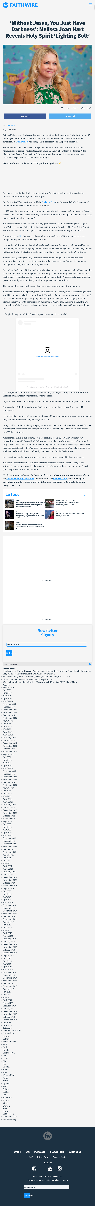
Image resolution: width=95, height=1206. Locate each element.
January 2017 (9, 1009)
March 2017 (8, 1003)
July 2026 (7, 690)
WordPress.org (9, 1119)
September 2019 (10, 919)
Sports (6, 1100)
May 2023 (7, 796)
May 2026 (7, 696)
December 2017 (10, 978)
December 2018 (10, 944)
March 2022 (8, 835)
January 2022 (9, 841)
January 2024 (9, 774)
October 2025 (9, 715)
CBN (20, 236)
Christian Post (48, 202)
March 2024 (8, 768)
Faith (5, 1044)
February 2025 (9, 738)
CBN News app (60, 478)
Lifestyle (7, 1067)
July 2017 (7, 992)
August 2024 (8, 754)
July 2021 (7, 858)
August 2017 (8, 989)
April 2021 (7, 866)
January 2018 (9, 975)
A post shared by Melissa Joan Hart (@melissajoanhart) (47, 387)
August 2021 (8, 855)
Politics (6, 1089)
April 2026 (7, 698)
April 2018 (7, 967)
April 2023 (7, 799)
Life (4, 1061)
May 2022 (7, 830)
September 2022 (10, 819)
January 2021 (9, 874)
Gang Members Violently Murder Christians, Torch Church (29, 674)
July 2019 (7, 925)
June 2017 (7, 995)
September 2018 (10, 953)
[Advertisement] (47, 563)
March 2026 (8, 701)
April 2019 (7, 933)
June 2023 (7, 793)
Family (6, 1050)
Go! (4, 1056)
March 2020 (8, 902)
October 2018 (9, 950)
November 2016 (10, 1014)
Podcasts (39, 1151)
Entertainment (9, 1042)
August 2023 (8, 788)
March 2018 (8, 969)
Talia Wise (10, 125)
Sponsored (7, 1097)
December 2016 (10, 1011)
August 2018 (8, 955)
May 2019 (7, 930)
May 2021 (7, 863)
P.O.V (5, 1086)
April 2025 (7, 732)
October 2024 (9, 749)
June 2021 (7, 860)
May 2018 (7, 964)
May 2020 (7, 897)
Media (5, 1070)
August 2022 (8, 821)
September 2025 (10, 718)
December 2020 (10, 877)
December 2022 (10, 810)
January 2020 (9, 908)
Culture (6, 1039)
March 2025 (8, 735)
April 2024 (7, 765)
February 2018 (9, 972)
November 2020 (10, 880)
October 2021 (9, 849)
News (5, 1078)
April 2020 (7, 900)
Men (5, 1072)
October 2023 (9, 782)
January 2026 (9, 707)
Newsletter (57, 1151)
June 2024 (7, 760)
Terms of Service (59, 1157)
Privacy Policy (43, 1157)
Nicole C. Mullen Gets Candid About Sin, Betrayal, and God (28, 679)
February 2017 (9, 1006)
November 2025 (10, 712)
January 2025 (9, 740)
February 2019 (9, 939)
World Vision (22, 142)
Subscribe (9, 653)
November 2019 (10, 914)
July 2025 (7, 724)
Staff (31, 1157)
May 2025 (7, 729)
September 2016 (10, 1020)
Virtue (6, 1103)
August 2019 (8, 922)
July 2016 (7, 1022)
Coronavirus (8, 1033)
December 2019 (10, 911)
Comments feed (10, 1117)
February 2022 (9, 838)
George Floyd (9, 1053)
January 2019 (9, 941)
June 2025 (7, 726)
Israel (5, 1058)
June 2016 (7, 1025)
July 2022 (7, 824)
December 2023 (10, 777)
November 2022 (10, 813)
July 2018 (7, 958)
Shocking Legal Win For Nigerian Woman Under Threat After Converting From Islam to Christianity (47, 671)
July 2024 (7, 757)
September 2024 (10, 751)
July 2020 (7, 891)
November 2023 (10, 779)
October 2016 (9, 1017)
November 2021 (10, 846)
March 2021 (8, 869)
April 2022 (7, 833)
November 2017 (10, 981)
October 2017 (9, 983)
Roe (4, 1095)
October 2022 (9, 816)
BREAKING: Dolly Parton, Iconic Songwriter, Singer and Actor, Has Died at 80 (37, 677)
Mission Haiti (8, 1075)
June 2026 (7, 693)
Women (6, 1106)
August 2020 (8, 888)
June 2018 (7, 961)
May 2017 (7, 997)
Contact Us (74, 1151)
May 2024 (7, 763)
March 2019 (8, 936)
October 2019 (9, 916)
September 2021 (10, 852)
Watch (17, 1151)
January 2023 (9, 807)
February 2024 (9, 771)
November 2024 (10, 746)
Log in (5, 1111)
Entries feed (8, 1114)
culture (6, 1036)
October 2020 (9, 883)
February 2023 (9, 805)
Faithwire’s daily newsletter (20, 478)
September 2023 (10, 785)
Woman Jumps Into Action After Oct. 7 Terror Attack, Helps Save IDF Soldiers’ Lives (40, 682)
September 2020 (10, 886)
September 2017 (10, 986)
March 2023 (8, 802)
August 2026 (8, 687)
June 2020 (7, 894)
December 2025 (10, 710)
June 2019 (7, 928)
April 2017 (7, 1000)
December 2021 (10, 844)
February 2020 (9, 905)
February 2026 (9, 704)
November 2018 (10, 947)
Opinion (6, 1083)
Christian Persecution (12, 1030)
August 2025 (8, 721)
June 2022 (7, 827)
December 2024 (10, 743)
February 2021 (9, 872)
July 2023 (7, 791)
